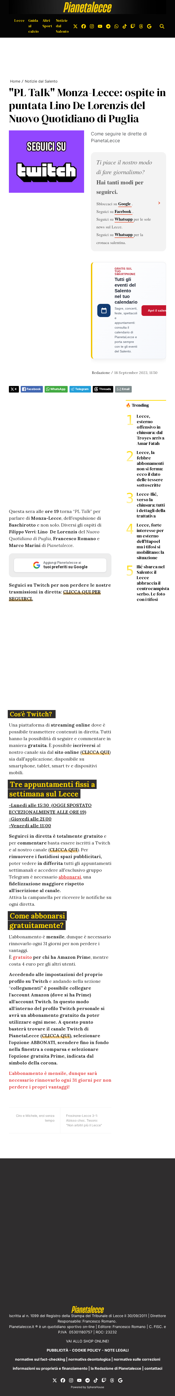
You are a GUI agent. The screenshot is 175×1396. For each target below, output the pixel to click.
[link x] (75, 26)
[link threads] (141, 26)
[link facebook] (84, 26)
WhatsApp (57, 389)
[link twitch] (133, 26)
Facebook (123, 211)
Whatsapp (124, 219)
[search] (162, 26)
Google (125, 204)
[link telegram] (108, 26)
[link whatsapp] (116, 26)
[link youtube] (100, 26)
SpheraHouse (95, 1387)
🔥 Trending (137, 405)
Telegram (82, 389)
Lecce (19, 20)
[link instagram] (92, 26)
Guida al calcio (33, 26)
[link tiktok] (125, 26)
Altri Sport (47, 23)
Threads (105, 389)
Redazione (101, 372)
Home (15, 81)
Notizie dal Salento (62, 26)
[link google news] (149, 26)
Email (125, 389)
